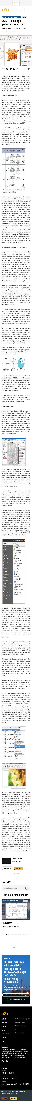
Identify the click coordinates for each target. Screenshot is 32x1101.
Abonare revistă (19, 1033)
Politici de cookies (20, 1026)
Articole (4, 1019)
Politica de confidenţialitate (22, 1019)
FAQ (16, 1029)
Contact (18, 868)
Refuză (4, 1098)
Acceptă (13, 1098)
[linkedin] (11, 69)
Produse (4, 1023)
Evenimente (5, 1034)
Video (3, 1030)
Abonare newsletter (15, 999)
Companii (5, 1026)
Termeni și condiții (20, 1022)
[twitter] (14, 69)
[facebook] (7, 69)
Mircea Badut (17, 858)
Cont (3, 1041)
